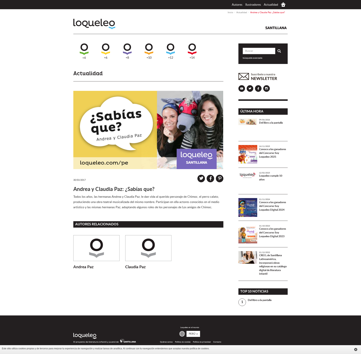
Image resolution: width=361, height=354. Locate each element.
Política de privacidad (202, 342)
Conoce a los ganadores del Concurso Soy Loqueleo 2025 (272, 153)
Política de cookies (182, 342)
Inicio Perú (283, 4)
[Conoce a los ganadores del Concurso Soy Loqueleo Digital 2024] (247, 207)
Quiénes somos (166, 342)
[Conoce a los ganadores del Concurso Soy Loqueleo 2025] (247, 154)
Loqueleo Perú (94, 24)
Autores (237, 4)
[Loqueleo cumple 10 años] (247, 181)
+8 (127, 57)
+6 (105, 57)
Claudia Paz (135, 267)
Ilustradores (253, 4)
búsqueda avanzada (252, 58)
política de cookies (199, 348)
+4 (84, 57)
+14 (192, 57)
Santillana (276, 28)
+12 (170, 57)
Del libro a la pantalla (271, 123)
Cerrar (355, 349)
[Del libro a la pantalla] (247, 128)
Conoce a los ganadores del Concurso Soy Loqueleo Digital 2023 (272, 233)
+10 (149, 57)
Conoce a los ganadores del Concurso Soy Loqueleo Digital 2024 (272, 206)
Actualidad (271, 4)
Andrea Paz (83, 267)
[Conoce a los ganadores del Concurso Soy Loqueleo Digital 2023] (247, 234)
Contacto (217, 342)
